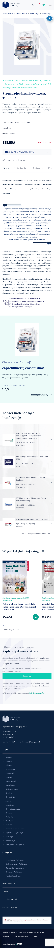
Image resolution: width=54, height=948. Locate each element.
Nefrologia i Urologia (13, 809)
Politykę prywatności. (36, 693)
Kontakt (6, 891)
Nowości (9, 757)
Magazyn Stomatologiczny (15, 868)
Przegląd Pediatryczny (13, 876)
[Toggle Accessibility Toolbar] (50, 18)
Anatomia (9, 761)
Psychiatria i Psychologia (14, 833)
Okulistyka (9, 817)
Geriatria (9, 793)
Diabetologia (10, 773)
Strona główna (8, 13)
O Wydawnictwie (9, 883)
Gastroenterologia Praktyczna (16, 864)
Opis (6, 168)
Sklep (17, 13)
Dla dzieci (9, 777)
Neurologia (9, 813)
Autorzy (37, 168)
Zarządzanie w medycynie (15, 845)
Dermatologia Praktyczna (14, 860)
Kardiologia (10, 805)
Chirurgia (9, 765)
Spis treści (20, 168)
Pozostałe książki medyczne (15, 829)
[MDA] (19, 944)
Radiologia (9, 837)
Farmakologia (10, 785)
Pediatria (9, 825)
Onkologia (9, 821)
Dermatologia (10, 769)
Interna (8, 801)
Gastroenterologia (12, 789)
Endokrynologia (11, 781)
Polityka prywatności (21, 936)
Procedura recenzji (10, 899)
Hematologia (10, 797)
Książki (24, 13)
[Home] (12, 5)
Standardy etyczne (10, 907)
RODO (36, 936)
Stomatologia (34, 13)
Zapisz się (27, 676)
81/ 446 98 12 (11, 737)
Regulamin (6, 936)
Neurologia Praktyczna (14, 872)
